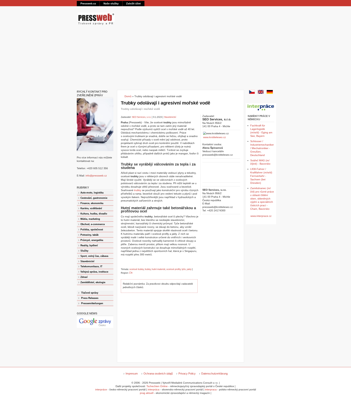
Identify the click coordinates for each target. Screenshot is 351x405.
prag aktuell (146, 392)
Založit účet (133, 3)
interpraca (211, 389)
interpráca (153, 389)
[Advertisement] (175, 62)
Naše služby (111, 3)
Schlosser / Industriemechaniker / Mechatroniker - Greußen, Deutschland (262, 148)
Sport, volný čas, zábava (94, 256)
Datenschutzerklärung (214, 373)
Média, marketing (90, 219)
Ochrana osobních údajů (158, 373)
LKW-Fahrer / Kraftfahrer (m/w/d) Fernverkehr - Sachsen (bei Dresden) (261, 176)
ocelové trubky (136, 269)
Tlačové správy (89, 293)
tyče (184, 269)
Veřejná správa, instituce (94, 272)
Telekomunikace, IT (91, 266)
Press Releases (89, 298)
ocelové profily (173, 269)
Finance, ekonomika (91, 203)
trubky (137, 190)
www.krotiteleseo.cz (214, 137)
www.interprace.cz (260, 215)
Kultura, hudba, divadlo (93, 213)
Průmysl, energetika (91, 240)
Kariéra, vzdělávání (91, 208)
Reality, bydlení (89, 245)
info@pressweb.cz (96, 175)
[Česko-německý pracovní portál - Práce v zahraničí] (261, 110)
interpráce (101, 389)
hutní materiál (158, 269)
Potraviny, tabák (89, 235)
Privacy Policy (187, 373)
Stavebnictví (170, 117)
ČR (131, 273)
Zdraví (84, 277)
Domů (127, 96)
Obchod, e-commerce (92, 224)
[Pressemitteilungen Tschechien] (270, 93)
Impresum (132, 373)
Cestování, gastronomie (93, 198)
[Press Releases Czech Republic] (261, 93)
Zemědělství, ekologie (92, 282)
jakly (189, 269)
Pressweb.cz (88, 3)
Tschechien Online (157, 386)
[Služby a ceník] (252, 93)
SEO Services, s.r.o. (141, 117)
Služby (84, 251)
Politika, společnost (91, 229)
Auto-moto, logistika (91, 192)
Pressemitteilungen (92, 303)
